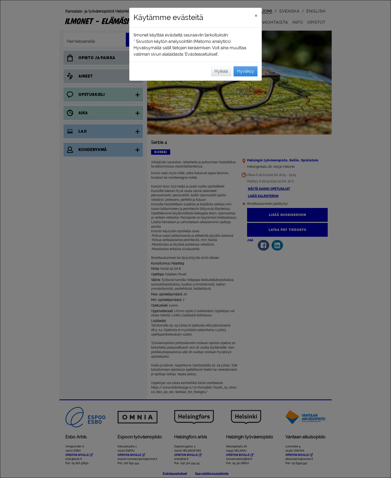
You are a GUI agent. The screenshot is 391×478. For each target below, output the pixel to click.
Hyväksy (245, 71)
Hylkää (221, 71)
